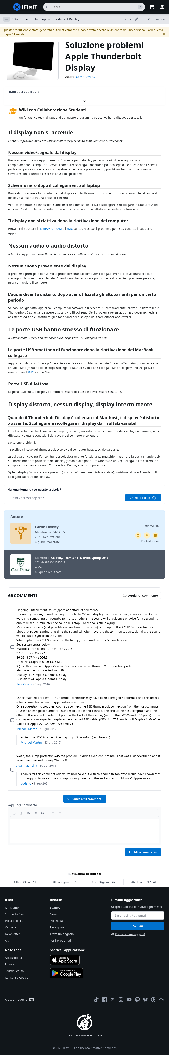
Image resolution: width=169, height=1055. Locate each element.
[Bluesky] (145, 1000)
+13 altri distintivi (149, 541)
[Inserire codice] (28, 813)
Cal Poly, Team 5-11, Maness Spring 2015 (79, 558)
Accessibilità (13, 958)
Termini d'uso (14, 971)
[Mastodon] (137, 999)
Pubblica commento (143, 852)
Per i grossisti (59, 927)
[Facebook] (104, 999)
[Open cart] (152, 7)
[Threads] (153, 999)
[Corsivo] (21, 813)
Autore (16, 516)
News (54, 914)
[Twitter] (112, 999)
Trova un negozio (62, 934)
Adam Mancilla (26, 765)
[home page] (25, 7)
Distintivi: (150, 526)
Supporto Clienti (16, 914)
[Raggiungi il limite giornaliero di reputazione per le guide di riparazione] (155, 535)
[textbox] (84, 831)
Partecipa (56, 921)
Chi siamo (12, 907)
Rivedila (19, 34)
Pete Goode (24, 684)
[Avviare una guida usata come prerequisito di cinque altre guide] (138, 535)
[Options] (6, 19)
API (7, 940)
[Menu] (6, 7)
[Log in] (162, 7)
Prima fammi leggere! (130, 934)
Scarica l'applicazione (67, 950)
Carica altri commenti (87, 799)
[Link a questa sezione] (6, 133)
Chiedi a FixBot (140, 498)
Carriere (10, 927)
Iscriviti (138, 926)
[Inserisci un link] (35, 813)
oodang (26, 783)
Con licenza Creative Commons (95, 1048)
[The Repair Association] (161, 999)
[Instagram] (121, 999)
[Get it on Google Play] (66, 973)
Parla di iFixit (14, 921)
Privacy (10, 964)
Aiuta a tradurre (16, 999)
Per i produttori (60, 940)
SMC (70, 229)
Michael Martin (27, 729)
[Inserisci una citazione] (42, 813)
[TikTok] (96, 999)
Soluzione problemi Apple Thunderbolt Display (46, 19)
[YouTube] (129, 999)
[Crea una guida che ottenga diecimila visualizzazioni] (146, 535)
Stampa (55, 907)
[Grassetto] (14, 813)
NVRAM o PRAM (51, 229)
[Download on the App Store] (65, 960)
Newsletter (12, 934)
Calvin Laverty (85, 77)
